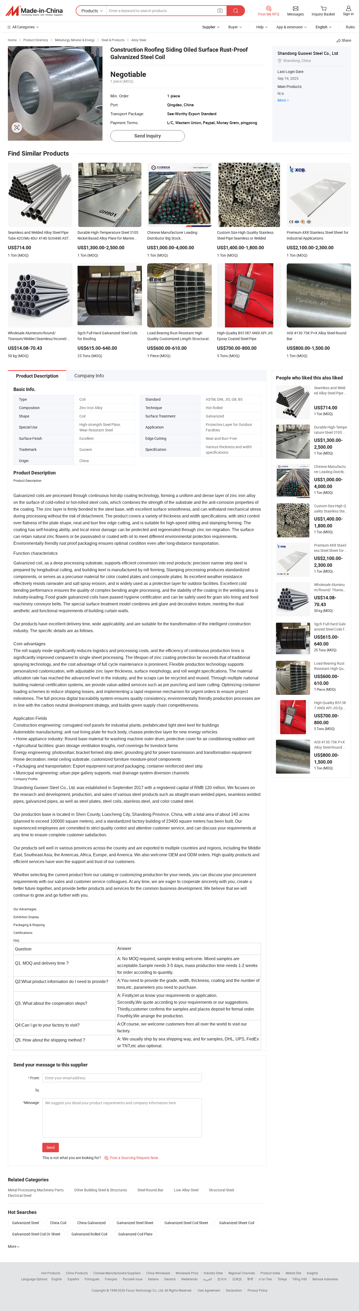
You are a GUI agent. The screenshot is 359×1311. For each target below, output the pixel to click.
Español (73, 1279)
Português (92, 1279)
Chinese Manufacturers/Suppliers (117, 1273)
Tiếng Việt (299, 1279)
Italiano (153, 1279)
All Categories (23, 26)
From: (34, 1077)
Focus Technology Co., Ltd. (145, 1290)
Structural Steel (221, 1189)
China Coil (58, 1222)
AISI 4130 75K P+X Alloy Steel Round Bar (329, 744)
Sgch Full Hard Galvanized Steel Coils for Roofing (330, 626)
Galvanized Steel (25, 1222)
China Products (77, 1273)
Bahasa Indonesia (325, 1279)
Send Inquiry (147, 136)
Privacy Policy (258, 1290)
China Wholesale (158, 1273)
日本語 (237, 1279)
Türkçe (282, 1279)
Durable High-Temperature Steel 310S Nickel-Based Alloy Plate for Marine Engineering (330, 430)
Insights (312, 1273)
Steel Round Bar (150, 1189)
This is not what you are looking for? (71, 1157)
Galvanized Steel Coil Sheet (186, 1222)
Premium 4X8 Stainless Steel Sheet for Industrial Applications (330, 548)
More (282, 100)
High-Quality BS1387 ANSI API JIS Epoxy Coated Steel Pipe (330, 705)
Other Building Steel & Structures (100, 1189)
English (57, 1279)
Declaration (234, 1290)
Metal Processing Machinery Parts (36, 1189)
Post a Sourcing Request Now (131, 1157)
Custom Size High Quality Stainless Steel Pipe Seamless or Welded (330, 508)
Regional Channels (241, 1273)
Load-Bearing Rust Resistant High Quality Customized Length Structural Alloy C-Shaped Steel (330, 666)
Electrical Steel (19, 1195)
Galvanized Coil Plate (135, 1233)
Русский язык (132, 1279)
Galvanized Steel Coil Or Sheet (36, 1233)
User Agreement (209, 1290)
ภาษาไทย (265, 1279)
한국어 (222, 1279)
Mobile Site (293, 1273)
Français (111, 1279)
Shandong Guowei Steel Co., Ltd (308, 53)
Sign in (348, 13)
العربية (207, 1279)
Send (51, 1147)
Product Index (270, 1273)
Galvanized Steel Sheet (135, 1222)
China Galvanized (91, 1222)
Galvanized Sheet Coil (236, 1222)
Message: (31, 1102)
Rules (350, 26)
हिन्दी (250, 1279)
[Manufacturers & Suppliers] (34, 10)
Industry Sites (213, 1273)
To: (37, 1090)
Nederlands (189, 1279)
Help (260, 26)
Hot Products (50, 1273)
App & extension (289, 26)
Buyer (233, 26)
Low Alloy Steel (186, 1189)
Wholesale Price (187, 1273)
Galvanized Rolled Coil (89, 1233)
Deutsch (170, 1279)
